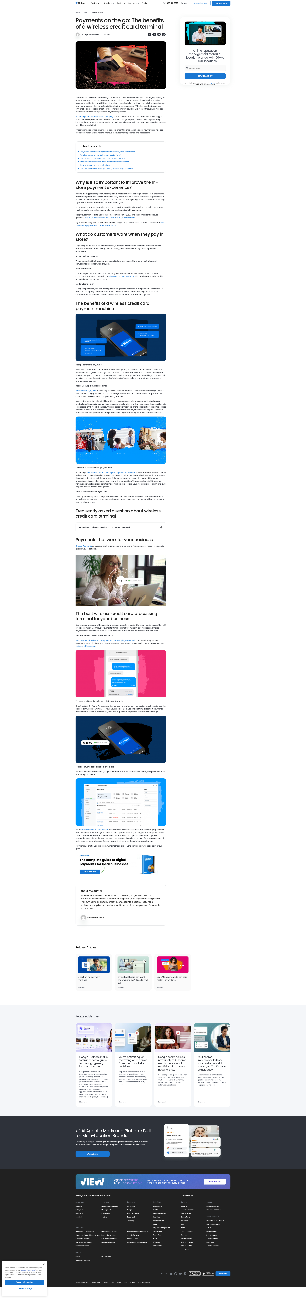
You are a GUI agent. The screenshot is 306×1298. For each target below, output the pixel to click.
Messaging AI (106, 1210)
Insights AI (131, 1210)
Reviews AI (79, 1213)
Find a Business (211, 1228)
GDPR (112, 1283)
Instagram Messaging (85, 646)
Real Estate (157, 1235)
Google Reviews (133, 1235)
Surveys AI (131, 1206)
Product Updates (187, 1231)
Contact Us (185, 1249)
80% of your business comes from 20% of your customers (110, 217)
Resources (132, 3)
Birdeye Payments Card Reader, (94, 829)
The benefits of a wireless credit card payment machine (102, 158)
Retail (155, 1238)
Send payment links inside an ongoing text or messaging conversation (106, 640)
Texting (104, 1217)
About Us (184, 1206)
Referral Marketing (108, 1242)
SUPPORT (223, 1273)
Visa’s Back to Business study (121, 276)
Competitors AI (133, 1213)
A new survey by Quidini (86, 390)
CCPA (125, 1283)
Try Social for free (200, 3)
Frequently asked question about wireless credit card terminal (104, 161)
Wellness (156, 1242)
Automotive (157, 1206)
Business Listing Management (138, 1231)
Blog (85, 12)
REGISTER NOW (214, 1181)
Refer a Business (212, 1239)
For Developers (211, 1231)
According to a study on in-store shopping (94, 116)
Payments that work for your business (95, 165)
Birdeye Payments (84, 546)
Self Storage (157, 1231)
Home (78, 12)
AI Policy (132, 1283)
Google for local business (85, 1231)
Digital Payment (97, 12)
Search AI (79, 1206)
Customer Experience (109, 1239)
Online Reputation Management (88, 1235)
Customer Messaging (84, 1242)
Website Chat (132, 1239)
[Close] (43, 1264)
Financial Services (159, 1213)
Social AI (79, 1217)
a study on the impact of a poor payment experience (111, 472)
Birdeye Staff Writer (90, 34)
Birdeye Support (211, 1235)
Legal (155, 1224)
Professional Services (213, 1210)
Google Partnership (83, 1260)
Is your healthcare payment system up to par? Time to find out (132, 980)
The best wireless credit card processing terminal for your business (106, 168)
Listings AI (79, 1210)
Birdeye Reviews (187, 1242)
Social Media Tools (212, 1246)
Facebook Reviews (82, 1246)
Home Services (158, 1221)
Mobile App (210, 1242)
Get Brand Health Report (215, 1221)
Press (183, 1228)
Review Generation (108, 1235)
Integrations (106, 1257)
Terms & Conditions (82, 1283)
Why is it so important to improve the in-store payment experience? (107, 151)
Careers (184, 1235)
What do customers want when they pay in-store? (100, 155)
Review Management (109, 1231)
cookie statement (28, 1270)
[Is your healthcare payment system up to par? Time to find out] (133, 964)
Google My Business (83, 1239)
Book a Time (185, 1217)
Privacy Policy (212, 83)
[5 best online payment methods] (94, 964)
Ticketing (130, 1221)
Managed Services (212, 1206)
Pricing (145, 3)
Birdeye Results (186, 1246)
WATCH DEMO (221, 3)
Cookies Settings (24, 1288)
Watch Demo (92, 1154)
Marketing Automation (109, 1206)
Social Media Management (137, 1242)
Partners (121, 3)
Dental (155, 1210)
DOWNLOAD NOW (205, 76)
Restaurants (157, 1246)
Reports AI (131, 1217)
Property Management (161, 1228)
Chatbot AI (105, 1213)
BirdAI (78, 1257)
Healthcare (157, 1217)
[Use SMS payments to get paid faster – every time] (173, 964)
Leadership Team (187, 1210)
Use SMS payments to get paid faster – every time (172, 978)
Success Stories (186, 1238)
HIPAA (119, 1283)
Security (105, 1283)
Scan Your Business (213, 1224)
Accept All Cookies (24, 1282)
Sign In (184, 3)
